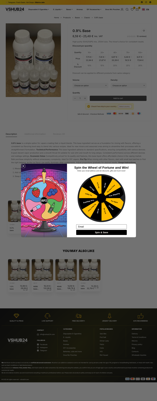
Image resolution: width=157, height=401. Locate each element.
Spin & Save (101, 232)
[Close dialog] (23, 166)
